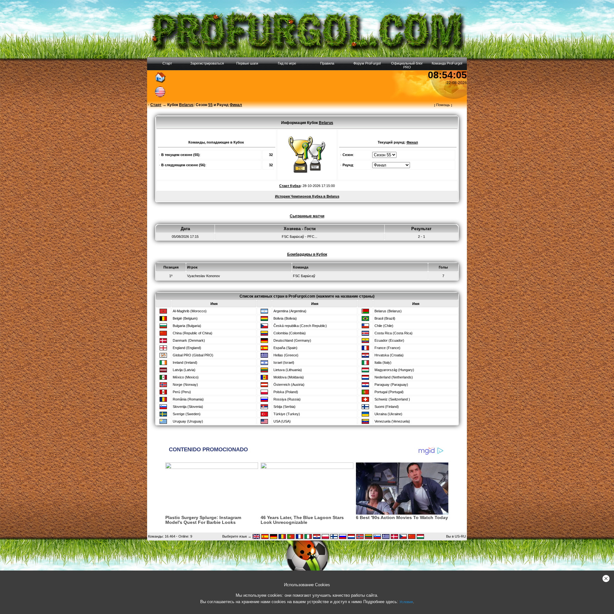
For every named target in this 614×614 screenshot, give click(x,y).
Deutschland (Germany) (292, 340)
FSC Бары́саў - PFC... (299, 236)
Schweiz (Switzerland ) (392, 399)
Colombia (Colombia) (289, 333)
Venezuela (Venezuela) (392, 421)
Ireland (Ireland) (185, 362)
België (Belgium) (185, 318)
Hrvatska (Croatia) (389, 355)
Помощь (443, 105)
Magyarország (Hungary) (394, 370)
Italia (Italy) (382, 362)
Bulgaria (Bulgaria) (187, 326)
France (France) (387, 348)
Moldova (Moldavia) (288, 377)
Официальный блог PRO (407, 65)
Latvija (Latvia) (184, 370)
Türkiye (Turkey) (286, 414)
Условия (406, 602)
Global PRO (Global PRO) (193, 355)
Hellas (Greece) (285, 355)
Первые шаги (247, 63)
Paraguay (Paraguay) (391, 384)
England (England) (187, 348)
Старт (167, 63)
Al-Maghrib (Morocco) (190, 311)
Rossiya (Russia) (287, 399)
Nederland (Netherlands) (393, 377)
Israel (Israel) (283, 362)
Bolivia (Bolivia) (285, 318)
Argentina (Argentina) (289, 311)
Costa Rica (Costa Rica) (393, 333)
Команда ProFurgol (447, 63)
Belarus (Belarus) (388, 311)
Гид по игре (287, 63)
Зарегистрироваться (207, 63)
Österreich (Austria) (288, 384)
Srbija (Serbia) (284, 406)
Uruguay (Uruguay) (188, 421)
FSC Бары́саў (304, 276)
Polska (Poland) (285, 392)
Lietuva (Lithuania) (287, 370)
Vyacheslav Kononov (203, 276)
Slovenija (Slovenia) (188, 406)
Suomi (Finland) (386, 406)
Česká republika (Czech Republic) (300, 326)
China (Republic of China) (192, 333)
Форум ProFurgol (367, 63)
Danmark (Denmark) (189, 340)
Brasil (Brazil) (384, 318)
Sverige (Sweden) (187, 414)
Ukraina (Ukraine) (388, 414)
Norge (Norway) (185, 384)
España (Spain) (285, 348)
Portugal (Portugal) (389, 392)
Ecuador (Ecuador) (389, 340)
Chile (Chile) (383, 326)
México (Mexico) (186, 377)
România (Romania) (188, 399)
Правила (327, 63)
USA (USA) (282, 421)
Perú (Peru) (182, 392)
